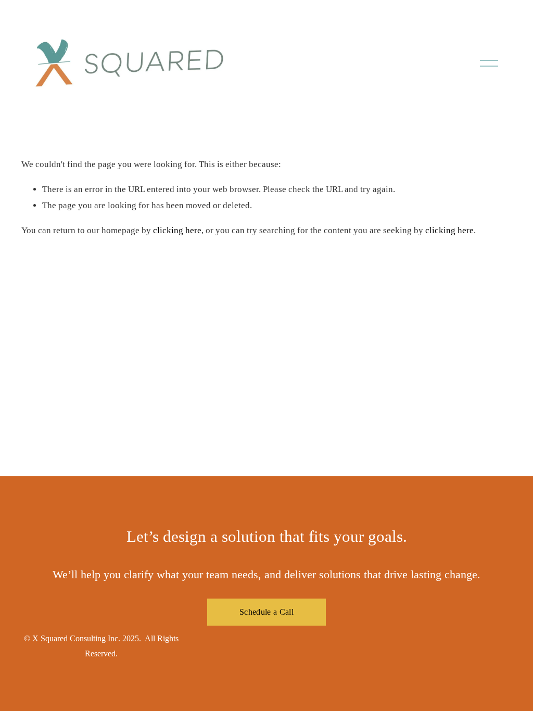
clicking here (177, 230)
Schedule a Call (266, 611)
